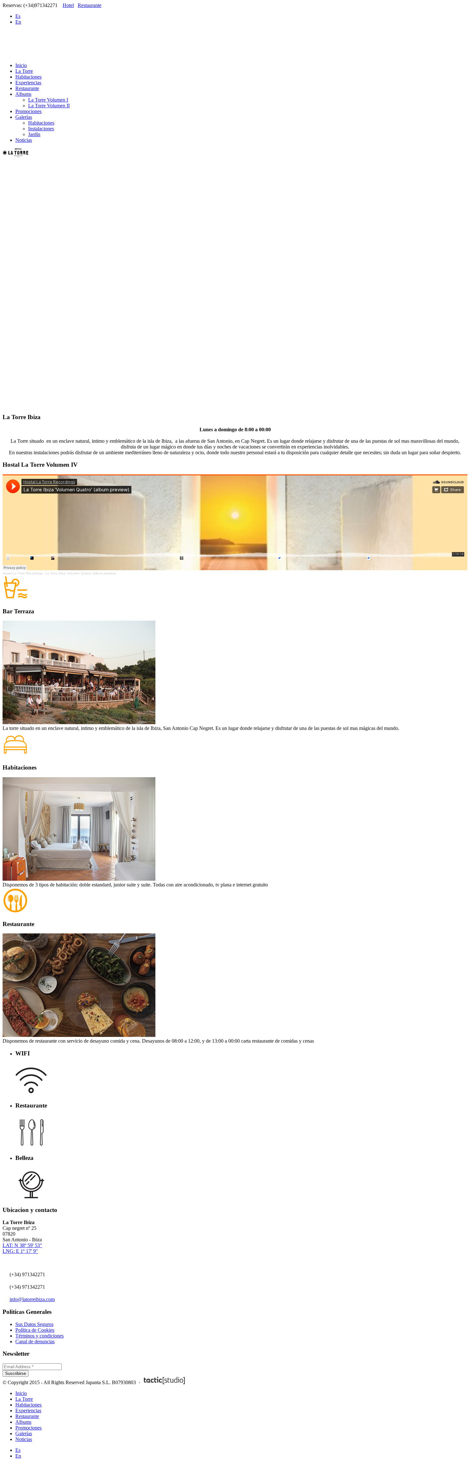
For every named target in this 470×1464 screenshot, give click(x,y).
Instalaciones (41, 128)
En (18, 22)
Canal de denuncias (35, 1341)
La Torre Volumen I (48, 100)
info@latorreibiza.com (32, 1299)
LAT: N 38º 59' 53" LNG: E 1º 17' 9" (22, 1248)
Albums (23, 94)
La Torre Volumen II (49, 105)
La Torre (24, 71)
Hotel (68, 5)
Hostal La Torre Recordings (23, 573)
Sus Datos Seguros (34, 1324)
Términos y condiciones (39, 1335)
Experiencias (28, 82)
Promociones (28, 111)
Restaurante (89, 5)
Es (17, 16)
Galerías (23, 117)
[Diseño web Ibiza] (164, 1382)
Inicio (21, 65)
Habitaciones (28, 77)
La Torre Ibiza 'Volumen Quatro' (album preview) (80, 573)
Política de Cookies (34, 1330)
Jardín (34, 134)
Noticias (23, 140)
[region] (235, 283)
